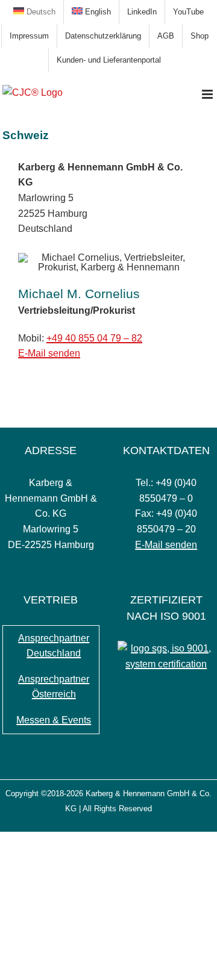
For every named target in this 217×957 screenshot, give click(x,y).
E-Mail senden (49, 353)
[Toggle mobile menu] (208, 94)
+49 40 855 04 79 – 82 (94, 338)
